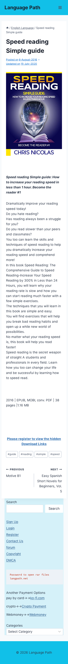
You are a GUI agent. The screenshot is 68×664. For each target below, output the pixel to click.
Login (10, 528)
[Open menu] (59, 7)
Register (12, 535)
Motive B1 (15, 473)
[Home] (7, 27)
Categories (14, 625)
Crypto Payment (34, 606)
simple (41, 454)
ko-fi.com (37, 598)
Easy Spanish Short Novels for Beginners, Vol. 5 (49, 480)
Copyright (13, 554)
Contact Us (14, 541)
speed (55, 454)
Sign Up (12, 522)
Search (11, 502)
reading (26, 454)
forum (10, 547)
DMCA (11, 560)
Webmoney (37, 614)
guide (12, 454)
